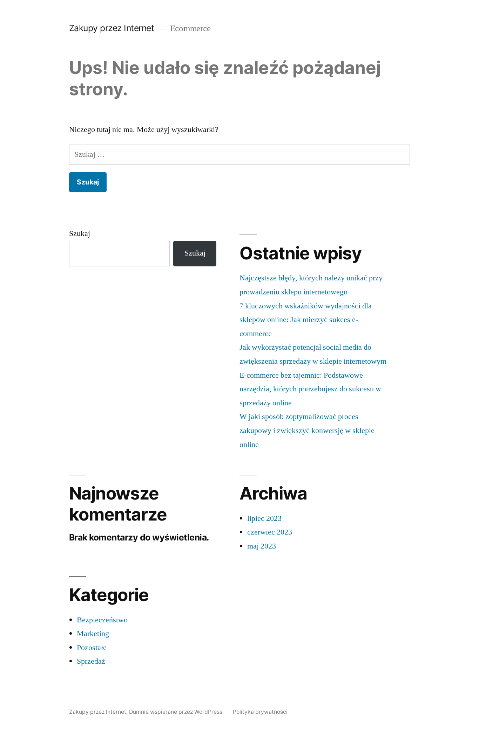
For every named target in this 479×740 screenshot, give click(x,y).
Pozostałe (92, 647)
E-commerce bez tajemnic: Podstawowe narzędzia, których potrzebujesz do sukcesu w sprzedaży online (310, 389)
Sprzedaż (91, 661)
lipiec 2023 (264, 518)
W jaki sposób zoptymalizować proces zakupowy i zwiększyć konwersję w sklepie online (307, 430)
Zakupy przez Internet (111, 28)
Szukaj (79, 233)
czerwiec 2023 (269, 532)
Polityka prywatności (260, 711)
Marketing (93, 633)
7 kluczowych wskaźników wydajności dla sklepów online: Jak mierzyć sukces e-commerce (306, 319)
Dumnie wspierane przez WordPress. (177, 711)
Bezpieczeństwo (102, 620)
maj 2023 (261, 546)
